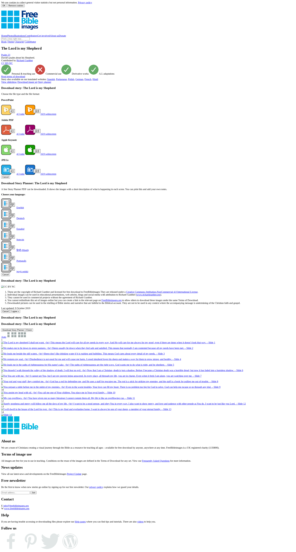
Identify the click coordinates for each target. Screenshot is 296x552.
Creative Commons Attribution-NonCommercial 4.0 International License (162, 292)
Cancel (5, 177)
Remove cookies (15, 5)
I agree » (15, 311)
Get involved (43, 35)
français (20, 239)
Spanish (51, 79)
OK (3, 5)
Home (4, 35)
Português (21, 261)
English (20, 207)
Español (20, 229)
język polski (22, 271)
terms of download (13, 76)
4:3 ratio (20, 114)
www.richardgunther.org (148, 294)
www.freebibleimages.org (16, 508)
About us (54, 35)
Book (4, 41)
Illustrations (19, 35)
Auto (3, 337)
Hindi (95, 79)
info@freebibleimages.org (16, 505)
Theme (10, 41)
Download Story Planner (13, 330)
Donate (62, 35)
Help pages (80, 521)
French (87, 79)
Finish (29, 330)
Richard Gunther (24, 60)
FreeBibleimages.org (111, 300)
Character (19, 41)
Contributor (30, 41)
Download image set (27, 82)
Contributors (31, 35)
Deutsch (20, 218)
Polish (71, 79)
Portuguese (61, 79)
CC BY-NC (7, 63)
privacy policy (96, 487)
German (79, 79)
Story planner (44, 82)
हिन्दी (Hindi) (22, 250)
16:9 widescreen (48, 114)
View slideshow (9, 82)
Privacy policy (85, 2)
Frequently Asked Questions (156, 461)
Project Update (74, 474)
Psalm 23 (5, 55)
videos (140, 521)
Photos (10, 35)
